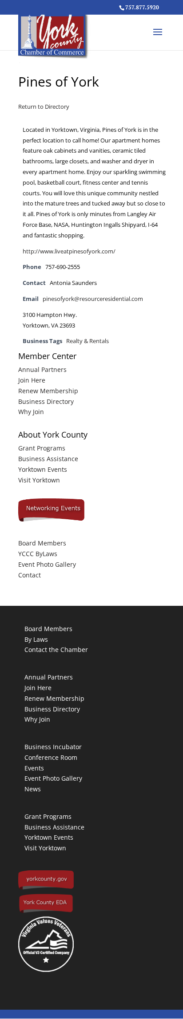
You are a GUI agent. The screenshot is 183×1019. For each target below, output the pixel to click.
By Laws (36, 639)
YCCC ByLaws (37, 553)
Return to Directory (43, 107)
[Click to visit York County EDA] (46, 911)
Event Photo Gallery (47, 564)
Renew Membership (48, 391)
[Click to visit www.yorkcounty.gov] (46, 887)
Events (34, 768)
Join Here (31, 380)
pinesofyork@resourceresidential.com (93, 299)
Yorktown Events (42, 469)
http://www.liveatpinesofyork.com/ (69, 251)
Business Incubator (53, 747)
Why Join (31, 411)
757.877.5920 (142, 7)
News (32, 789)
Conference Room (50, 757)
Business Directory (46, 401)
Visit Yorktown (39, 480)
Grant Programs (41, 448)
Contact (29, 575)
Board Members (42, 543)
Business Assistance (48, 458)
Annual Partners (42, 369)
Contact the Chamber (56, 649)
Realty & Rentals (87, 341)
